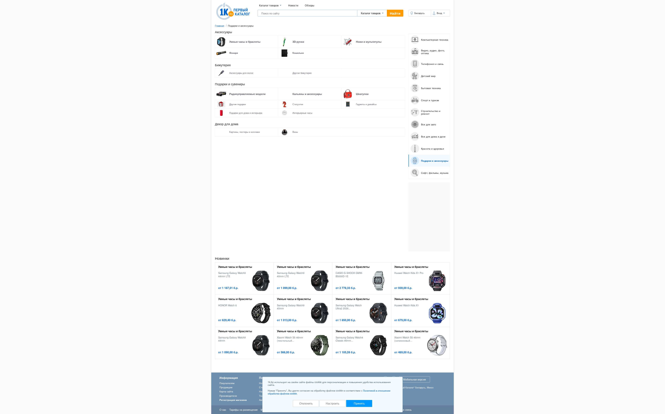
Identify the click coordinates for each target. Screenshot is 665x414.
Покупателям (226, 383)
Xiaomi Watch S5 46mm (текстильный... (290, 339)
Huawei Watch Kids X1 (406, 305)
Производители (228, 395)
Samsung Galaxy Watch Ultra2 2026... (349, 306)
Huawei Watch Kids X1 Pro (408, 273)
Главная (219, 25)
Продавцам (225, 387)
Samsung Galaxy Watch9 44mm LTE (232, 274)
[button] (440, 13)
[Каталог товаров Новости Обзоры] (372, 13)
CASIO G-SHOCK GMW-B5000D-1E (349, 274)
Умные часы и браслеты (235, 267)
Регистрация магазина (233, 400)
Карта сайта (226, 391)
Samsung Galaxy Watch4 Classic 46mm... (349, 339)
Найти (395, 13)
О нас (222, 409)
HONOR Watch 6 (227, 305)
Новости (293, 5)
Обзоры (309, 5)
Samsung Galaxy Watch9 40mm (290, 306)
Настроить (332, 403)
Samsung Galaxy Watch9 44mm (232, 339)
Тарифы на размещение (243, 409)
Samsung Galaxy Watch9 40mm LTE (290, 274)
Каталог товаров (270, 5)
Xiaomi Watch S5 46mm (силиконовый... (407, 339)
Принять (359, 403)
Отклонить (306, 403)
